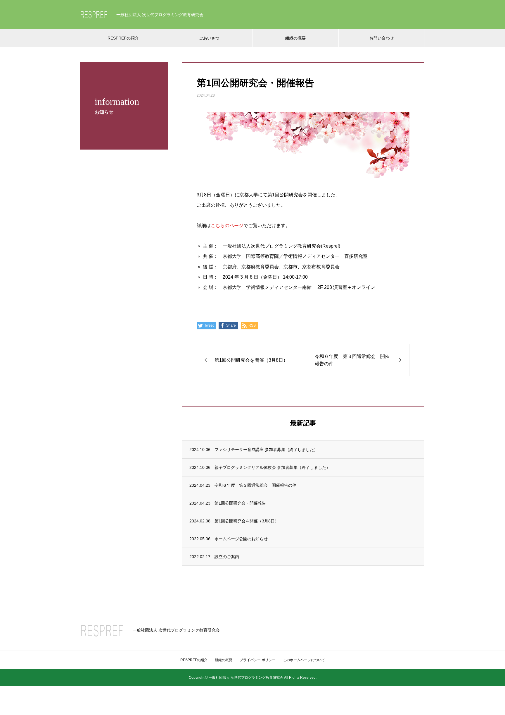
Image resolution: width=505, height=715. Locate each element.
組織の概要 (295, 38)
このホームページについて (304, 660)
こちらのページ (227, 225)
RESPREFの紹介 (123, 38)
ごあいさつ (209, 38)
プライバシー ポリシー (258, 660)
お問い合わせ (381, 38)
